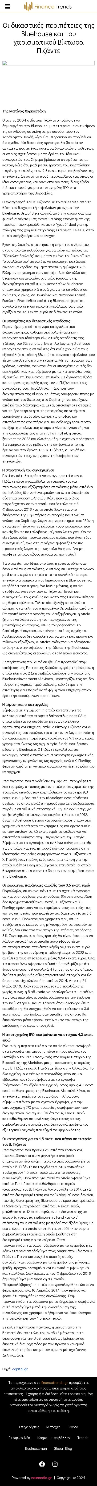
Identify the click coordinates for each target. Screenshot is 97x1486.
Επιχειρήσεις (29, 1426)
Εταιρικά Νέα (19, 1437)
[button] (8, 7)
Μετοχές (53, 1426)
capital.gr (20, 1368)
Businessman (36, 1448)
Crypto (73, 1426)
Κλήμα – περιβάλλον (53, 1437)
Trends (83, 1437)
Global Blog (63, 1448)
